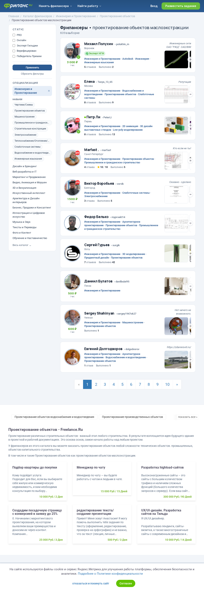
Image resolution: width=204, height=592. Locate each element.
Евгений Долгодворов (103, 348)
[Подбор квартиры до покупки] (37, 483)
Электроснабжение (25, 134)
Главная (13, 16)
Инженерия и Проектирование (76, 16)
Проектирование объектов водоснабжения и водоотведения (54, 416)
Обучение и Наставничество (30, 238)
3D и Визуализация (24, 187)
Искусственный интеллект (29, 192)
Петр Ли (93, 117)
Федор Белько (96, 216)
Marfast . (91, 149)
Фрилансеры (74, 28)
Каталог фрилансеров (37, 16)
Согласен (126, 583)
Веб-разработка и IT (25, 171)
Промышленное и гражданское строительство (33, 122)
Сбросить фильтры (32, 73)
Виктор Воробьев (99, 183)
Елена (89, 81)
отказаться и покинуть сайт (90, 583)
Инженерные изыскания (28, 158)
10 (167, 384)
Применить (32, 67)
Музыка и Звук (21, 221)
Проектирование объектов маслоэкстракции (41, 20)
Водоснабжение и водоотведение (33, 152)
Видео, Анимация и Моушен (30, 182)
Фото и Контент (22, 232)
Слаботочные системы (27, 146)
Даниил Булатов (98, 281)
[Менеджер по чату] (102, 480)
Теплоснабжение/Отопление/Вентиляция (33, 140)
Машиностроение (24, 116)
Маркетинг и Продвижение (29, 177)
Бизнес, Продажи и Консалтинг (32, 207)
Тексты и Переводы (24, 227)
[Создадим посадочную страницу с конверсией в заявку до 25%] (37, 526)
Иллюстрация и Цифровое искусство (29, 214)
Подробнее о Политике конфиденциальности (110, 573)
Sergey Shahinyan (99, 313)
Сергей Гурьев (97, 245)
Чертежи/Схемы (24, 104)
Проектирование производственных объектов (132, 416)
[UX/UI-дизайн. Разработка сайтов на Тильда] (166, 526)
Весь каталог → (22, 245)
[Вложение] (176, 59)
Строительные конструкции (30, 128)
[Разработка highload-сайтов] (166, 483)
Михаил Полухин (98, 43)
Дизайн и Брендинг (25, 166)
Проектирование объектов (117, 16)
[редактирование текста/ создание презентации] (102, 526)
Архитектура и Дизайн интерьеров (26, 200)
